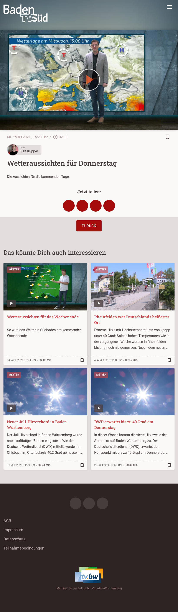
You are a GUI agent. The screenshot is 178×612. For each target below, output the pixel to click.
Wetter (14, 269)
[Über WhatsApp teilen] (96, 206)
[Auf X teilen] (82, 206)
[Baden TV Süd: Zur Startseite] (25, 13)
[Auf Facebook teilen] (69, 206)
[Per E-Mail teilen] (109, 206)
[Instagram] (89, 503)
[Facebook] (75, 503)
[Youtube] (102, 503)
